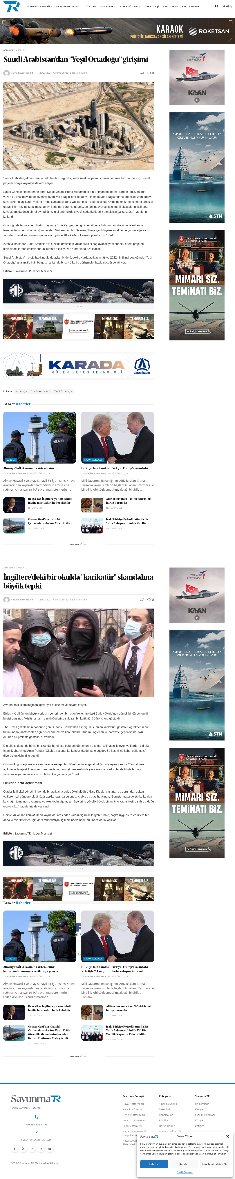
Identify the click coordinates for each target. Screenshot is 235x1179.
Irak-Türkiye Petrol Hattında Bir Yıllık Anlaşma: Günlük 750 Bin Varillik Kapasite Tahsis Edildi (127, 1094)
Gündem (90, 6)
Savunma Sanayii (38, 6)
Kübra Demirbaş (19, 473)
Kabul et (154, 1164)
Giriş (228, 6)
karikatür (67, 953)
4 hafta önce (115, 528)
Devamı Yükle (78, 544)
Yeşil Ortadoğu (63, 391)
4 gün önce (36, 507)
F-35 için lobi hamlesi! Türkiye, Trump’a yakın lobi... (115, 468)
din (18, 953)
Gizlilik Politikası (185, 1172)
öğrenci (98, 953)
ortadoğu (21, 391)
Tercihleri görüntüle (214, 1164)
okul (109, 953)
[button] (227, 1136)
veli (118, 953)
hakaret (28, 953)
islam (55, 953)
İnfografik (108, 6)
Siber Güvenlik (130, 6)
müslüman (83, 953)
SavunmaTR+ (190, 6)
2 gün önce (37, 473)
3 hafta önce (115, 507)
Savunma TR (25, 72)
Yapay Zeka (170, 6)
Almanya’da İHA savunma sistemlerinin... (30, 468)
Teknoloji (152, 6)
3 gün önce (115, 473)
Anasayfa (8, 49)
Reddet (184, 1164)
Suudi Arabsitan (40, 391)
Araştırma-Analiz (68, 6)
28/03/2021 (45, 72)
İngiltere (42, 953)
